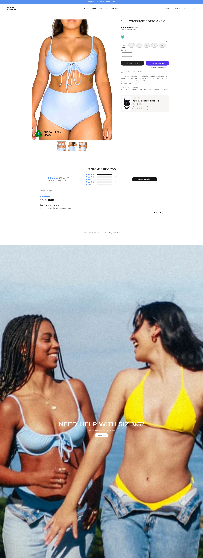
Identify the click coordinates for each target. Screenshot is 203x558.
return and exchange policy (142, 89)
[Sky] (122, 37)
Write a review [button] (144, 179)
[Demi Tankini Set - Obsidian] (126, 103)
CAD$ (167, 9)
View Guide (101, 435)
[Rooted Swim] (11, 9)
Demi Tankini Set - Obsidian (145, 101)
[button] (177, 8)
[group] (101, 2)
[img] (45, 197)
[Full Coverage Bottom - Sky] (61, 146)
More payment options (157, 67)
